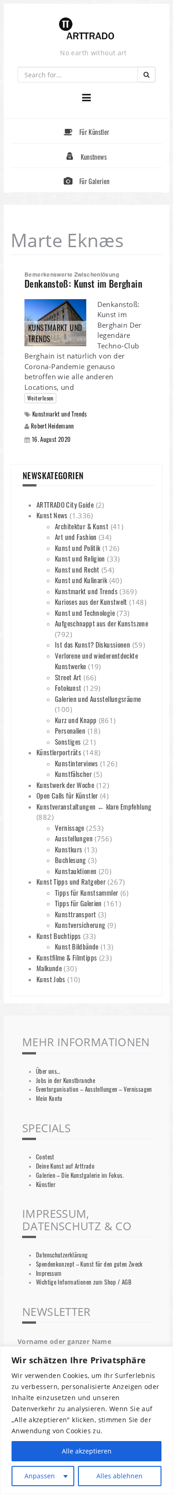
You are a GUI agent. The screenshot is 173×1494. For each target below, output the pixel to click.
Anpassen (39, 1475)
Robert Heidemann (52, 425)
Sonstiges (68, 741)
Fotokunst (68, 688)
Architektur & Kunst (81, 526)
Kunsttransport (75, 914)
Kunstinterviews (76, 763)
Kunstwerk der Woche (65, 785)
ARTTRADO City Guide (65, 504)
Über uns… (48, 1071)
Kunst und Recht (77, 569)
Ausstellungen (74, 838)
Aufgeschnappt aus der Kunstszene (101, 623)
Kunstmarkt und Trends (59, 414)
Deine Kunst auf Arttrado (65, 1166)
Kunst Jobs (51, 979)
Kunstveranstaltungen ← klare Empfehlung (94, 806)
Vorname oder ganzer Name (64, 1341)
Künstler (45, 1184)
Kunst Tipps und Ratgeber (71, 881)
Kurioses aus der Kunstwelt (91, 601)
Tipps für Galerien (78, 903)
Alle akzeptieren (87, 1451)
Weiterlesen (40, 398)
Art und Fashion (76, 537)
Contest (45, 1156)
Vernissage (69, 827)
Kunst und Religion (80, 558)
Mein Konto (49, 1098)
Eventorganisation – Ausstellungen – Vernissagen (94, 1089)
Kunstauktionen (75, 871)
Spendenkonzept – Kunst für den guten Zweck (89, 1264)
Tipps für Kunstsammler (86, 892)
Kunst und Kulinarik (81, 580)
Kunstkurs (68, 849)
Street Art (68, 677)
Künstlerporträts (58, 752)
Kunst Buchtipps (58, 936)
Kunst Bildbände (77, 946)
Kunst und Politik (77, 548)
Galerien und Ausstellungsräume (98, 699)
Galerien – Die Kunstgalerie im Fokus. (80, 1175)
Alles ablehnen (119, 1475)
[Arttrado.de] (86, 29)
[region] (86, 1420)
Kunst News (52, 515)
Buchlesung (70, 860)
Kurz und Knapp (75, 720)
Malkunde (49, 968)
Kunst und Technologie (85, 613)
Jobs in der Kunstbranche (65, 1080)
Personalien (70, 730)
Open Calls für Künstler (67, 795)
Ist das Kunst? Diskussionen (92, 644)
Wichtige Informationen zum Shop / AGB (83, 1282)
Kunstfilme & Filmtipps (66, 957)
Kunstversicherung (80, 925)
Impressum (48, 1273)
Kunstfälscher (73, 774)
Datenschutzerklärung (62, 1255)
